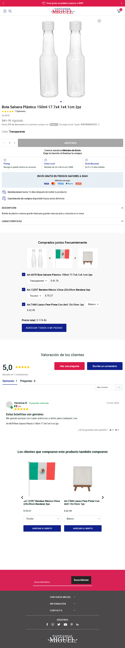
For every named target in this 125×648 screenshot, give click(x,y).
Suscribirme (81, 580)
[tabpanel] (62, 59)
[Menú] (5, 11)
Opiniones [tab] (8, 381)
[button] (111, 429)
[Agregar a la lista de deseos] (99, 21)
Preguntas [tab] (26, 381)
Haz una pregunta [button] (69, 366)
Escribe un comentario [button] (105, 366)
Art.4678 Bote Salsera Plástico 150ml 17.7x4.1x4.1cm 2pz (32, 423)
